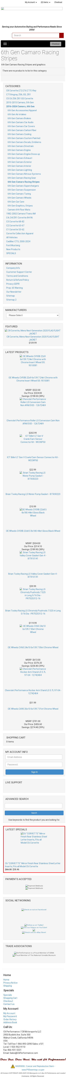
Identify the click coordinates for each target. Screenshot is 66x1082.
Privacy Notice (10, 983)
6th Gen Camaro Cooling (19, 134)
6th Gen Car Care (16, 201)
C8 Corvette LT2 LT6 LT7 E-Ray (21, 90)
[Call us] (4, 35)
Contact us (8, 1004)
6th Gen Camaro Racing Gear (22, 178)
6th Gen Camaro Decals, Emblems (24, 142)
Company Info (13, 268)
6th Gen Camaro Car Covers (21, 126)
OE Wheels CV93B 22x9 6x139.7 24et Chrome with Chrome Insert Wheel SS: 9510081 (33, 379)
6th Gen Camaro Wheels (19, 198)
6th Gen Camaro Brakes (19, 118)
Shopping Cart (10, 998)
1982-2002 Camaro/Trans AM (21, 213)
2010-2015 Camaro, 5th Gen (20, 102)
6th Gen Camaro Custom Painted (24, 138)
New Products (13, 249)
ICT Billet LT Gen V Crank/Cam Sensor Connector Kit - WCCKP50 (33, 459)
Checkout (8, 1001)
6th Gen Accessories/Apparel (22, 110)
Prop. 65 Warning (14, 288)
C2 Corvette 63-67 (15, 225)
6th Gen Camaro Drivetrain (21, 146)
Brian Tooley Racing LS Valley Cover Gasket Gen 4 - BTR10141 (33, 575)
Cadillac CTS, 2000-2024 (18, 241)
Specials (7, 995)
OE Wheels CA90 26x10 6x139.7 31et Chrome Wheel (33, 709)
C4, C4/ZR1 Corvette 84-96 (19, 217)
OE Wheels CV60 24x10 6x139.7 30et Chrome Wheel (33, 647)
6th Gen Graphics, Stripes (20, 205)
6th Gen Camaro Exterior (20, 162)
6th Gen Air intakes (17, 114)
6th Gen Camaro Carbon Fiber (22, 130)
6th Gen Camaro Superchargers (23, 186)
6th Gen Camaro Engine (19, 150)
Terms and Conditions (17, 276)
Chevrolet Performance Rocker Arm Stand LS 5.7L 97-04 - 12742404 (33, 692)
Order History (9, 1019)
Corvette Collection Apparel (19, 233)
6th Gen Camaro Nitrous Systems (24, 174)
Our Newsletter (13, 292)
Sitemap (10, 296)
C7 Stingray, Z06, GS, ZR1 (18, 94)
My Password (10, 1016)
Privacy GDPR (12, 284)
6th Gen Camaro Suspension (22, 190)
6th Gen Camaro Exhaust (20, 158)
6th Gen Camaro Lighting (20, 170)
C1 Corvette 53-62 (15, 229)
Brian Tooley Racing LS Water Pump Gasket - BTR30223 (33, 494)
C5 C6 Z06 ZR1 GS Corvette (19, 98)
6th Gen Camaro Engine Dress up (24, 154)
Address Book (10, 1022)
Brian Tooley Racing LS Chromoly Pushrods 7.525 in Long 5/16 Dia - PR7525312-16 (33, 612)
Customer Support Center (19, 272)
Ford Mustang (13, 245)
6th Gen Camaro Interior (19, 166)
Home (6, 979)
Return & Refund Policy (17, 280)
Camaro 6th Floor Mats (19, 209)
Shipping (7, 986)
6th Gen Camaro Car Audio (20, 122)
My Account (9, 1013)
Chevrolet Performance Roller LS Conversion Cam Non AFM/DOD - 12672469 (33, 422)
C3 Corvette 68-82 (15, 221)
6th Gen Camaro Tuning (19, 194)
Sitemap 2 (11, 300)
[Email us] (9, 35)
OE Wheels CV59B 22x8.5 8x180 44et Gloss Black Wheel (33, 531)
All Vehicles (11, 237)
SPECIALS (11, 253)
